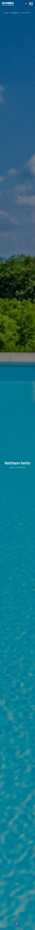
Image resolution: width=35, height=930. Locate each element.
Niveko (6, 12)
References (14, 12)
